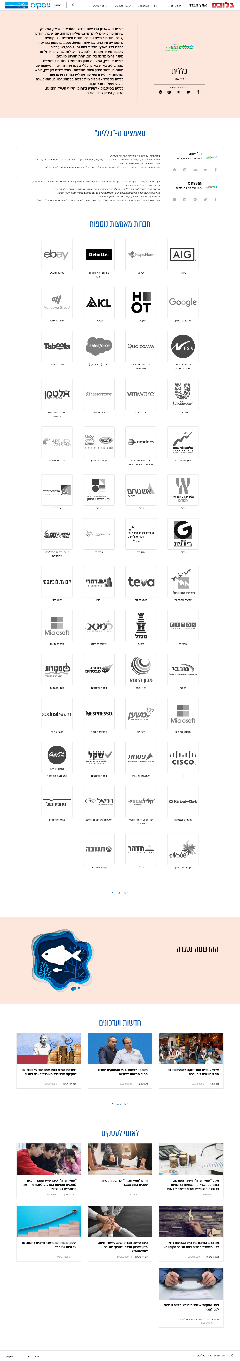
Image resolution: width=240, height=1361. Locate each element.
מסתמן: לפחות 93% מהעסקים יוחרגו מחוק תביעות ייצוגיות (123, 1072)
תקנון (9, 1356)
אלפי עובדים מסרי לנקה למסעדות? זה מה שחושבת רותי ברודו (193, 1072)
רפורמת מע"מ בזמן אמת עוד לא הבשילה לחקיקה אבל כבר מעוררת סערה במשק (49, 1072)
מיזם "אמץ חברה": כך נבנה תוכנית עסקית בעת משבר (125, 1182)
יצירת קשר (32, 1356)
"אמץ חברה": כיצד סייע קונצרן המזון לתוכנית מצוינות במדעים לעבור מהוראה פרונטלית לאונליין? (50, 1184)
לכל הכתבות (121, 1104)
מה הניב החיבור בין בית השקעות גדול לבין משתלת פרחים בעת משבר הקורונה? (191, 1245)
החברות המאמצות (148, 5)
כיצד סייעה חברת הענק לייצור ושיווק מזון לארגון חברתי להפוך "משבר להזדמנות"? (123, 1247)
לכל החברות (121, 892)
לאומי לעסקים (99, 5)
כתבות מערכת (123, 5)
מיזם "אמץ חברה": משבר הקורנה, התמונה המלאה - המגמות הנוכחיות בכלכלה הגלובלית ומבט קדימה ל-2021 (193, 1184)
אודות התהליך (174, 5)
